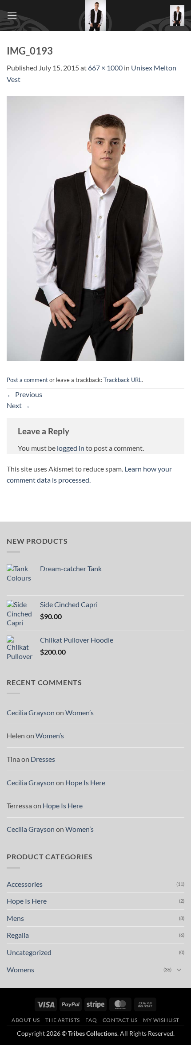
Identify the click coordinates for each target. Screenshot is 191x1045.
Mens (15, 918)
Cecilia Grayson (31, 712)
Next (18, 405)
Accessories (25, 884)
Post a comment (27, 379)
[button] (12, 15)
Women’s (79, 712)
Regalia (18, 935)
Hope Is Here (85, 782)
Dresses (43, 759)
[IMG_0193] (95, 227)
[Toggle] (179, 969)
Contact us (120, 1020)
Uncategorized (29, 952)
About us (26, 1020)
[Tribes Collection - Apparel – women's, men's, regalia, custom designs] (95, 15)
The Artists (62, 1020)
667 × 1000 (105, 67)
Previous (24, 394)
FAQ (91, 1020)
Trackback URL (122, 379)
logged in (70, 448)
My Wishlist (161, 1020)
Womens (20, 969)
